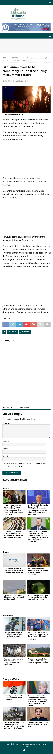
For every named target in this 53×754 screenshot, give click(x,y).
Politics (6, 488)
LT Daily (20, 81)
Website (5, 456)
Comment (6, 423)
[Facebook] (29, 750)
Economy (7, 615)
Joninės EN (24, 332)
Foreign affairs (10, 679)
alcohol (40, 181)
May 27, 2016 (9, 81)
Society (6, 552)
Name (5, 441)
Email (4, 449)
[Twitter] (24, 750)
